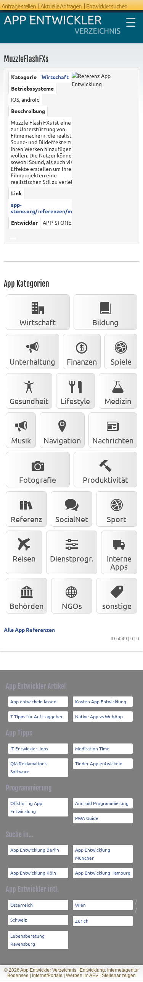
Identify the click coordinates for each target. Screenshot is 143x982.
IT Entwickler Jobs (29, 748)
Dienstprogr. (71, 558)
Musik (21, 440)
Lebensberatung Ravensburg (27, 940)
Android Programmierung (102, 803)
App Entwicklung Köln (33, 873)
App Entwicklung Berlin (34, 850)
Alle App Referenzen (29, 629)
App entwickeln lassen (33, 701)
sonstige (117, 605)
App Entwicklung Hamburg (102, 873)
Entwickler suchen (106, 6)
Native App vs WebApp (99, 716)
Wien (80, 905)
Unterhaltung (32, 361)
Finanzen (82, 361)
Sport (116, 519)
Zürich (81, 921)
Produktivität (105, 479)
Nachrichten (112, 440)
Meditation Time (92, 748)
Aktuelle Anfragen (61, 6)
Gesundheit (29, 401)
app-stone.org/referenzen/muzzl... (48, 207)
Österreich (21, 905)
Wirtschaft (55, 76)
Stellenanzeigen (119, 975)
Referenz (26, 519)
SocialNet (71, 519)
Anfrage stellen (19, 6)
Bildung (105, 322)
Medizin (117, 401)
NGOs (72, 605)
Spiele (121, 361)
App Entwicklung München (92, 854)
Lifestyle (75, 401)
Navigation (62, 440)
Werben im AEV (82, 975)
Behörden (26, 605)
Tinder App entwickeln (98, 763)
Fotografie (37, 479)
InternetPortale (47, 975)
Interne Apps (119, 562)
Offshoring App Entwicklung (26, 807)
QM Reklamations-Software (29, 767)
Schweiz (18, 920)
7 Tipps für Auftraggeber (36, 716)
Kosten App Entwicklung (100, 701)
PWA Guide (86, 818)
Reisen (24, 558)
